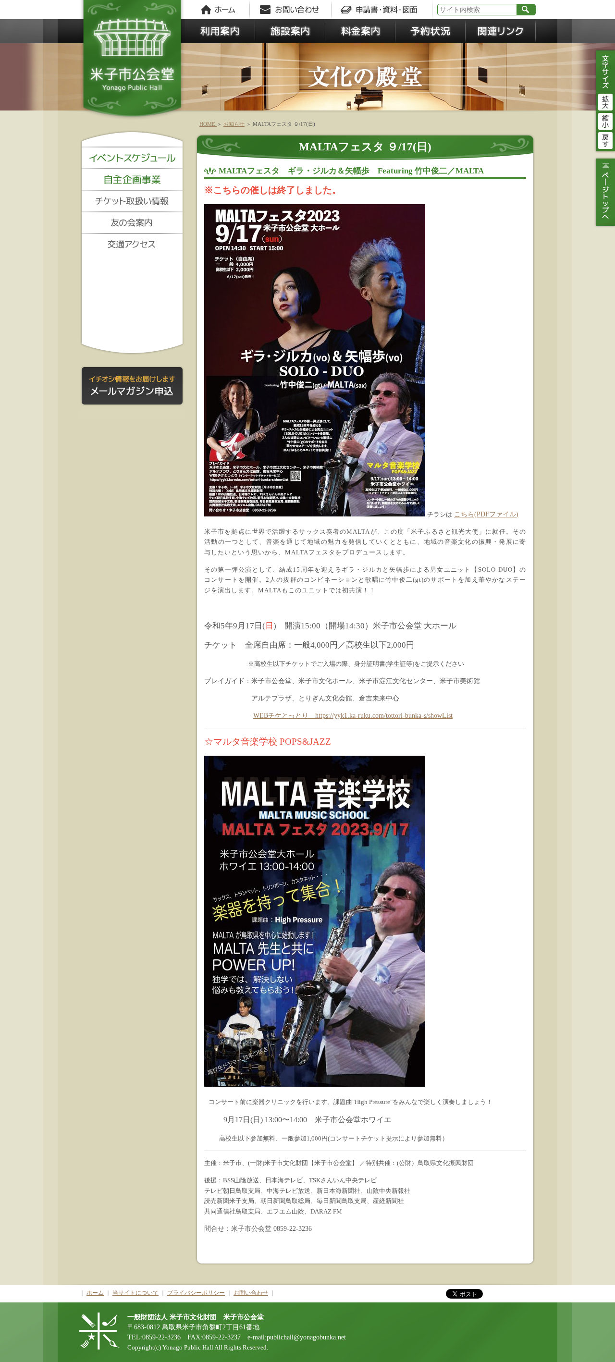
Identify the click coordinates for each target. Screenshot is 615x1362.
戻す (605, 139)
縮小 (605, 120)
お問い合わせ (293, 9)
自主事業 (132, 179)
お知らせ (234, 124)
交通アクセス (132, 244)
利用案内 (220, 31)
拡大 (605, 100)
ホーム (218, 9)
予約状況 (430, 31)
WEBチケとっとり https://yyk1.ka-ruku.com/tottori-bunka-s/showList (353, 715)
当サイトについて (135, 1293)
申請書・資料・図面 (382, 9)
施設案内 (290, 31)
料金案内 (360, 31)
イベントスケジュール (132, 157)
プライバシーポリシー (196, 1293)
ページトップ (604, 192)
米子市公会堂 (132, 62)
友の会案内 (132, 222)
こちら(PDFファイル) (486, 514)
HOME (208, 124)
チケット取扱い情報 (132, 200)
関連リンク (501, 31)
